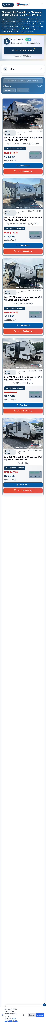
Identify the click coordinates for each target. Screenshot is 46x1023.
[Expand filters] (41, 69)
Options (23, 1015)
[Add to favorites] (40, 126)
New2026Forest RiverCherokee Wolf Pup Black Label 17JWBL (23, 218)
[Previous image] (6, 114)
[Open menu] (41, 5)
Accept (40, 1015)
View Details (25, 165)
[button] (23, 47)
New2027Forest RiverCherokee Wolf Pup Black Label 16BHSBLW (22, 378)
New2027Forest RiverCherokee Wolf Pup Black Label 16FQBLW (22, 298)
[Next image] (40, 114)
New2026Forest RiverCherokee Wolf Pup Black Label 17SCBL (23, 138)
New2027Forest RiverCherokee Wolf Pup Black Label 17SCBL (22, 458)
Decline (32, 1015)
